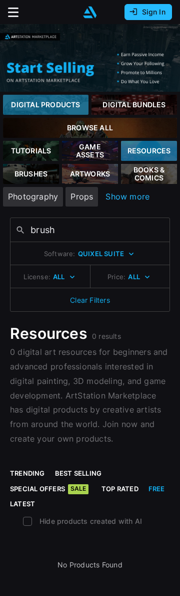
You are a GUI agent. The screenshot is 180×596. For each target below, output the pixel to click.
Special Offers (48, 489)
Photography (33, 196)
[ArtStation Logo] (90, 12)
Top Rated (120, 489)
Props (81, 196)
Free (156, 489)
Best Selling (78, 473)
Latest (22, 504)
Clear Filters (90, 300)
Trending (27, 473)
